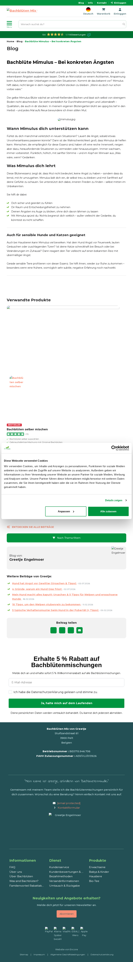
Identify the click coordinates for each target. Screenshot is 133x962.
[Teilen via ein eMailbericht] (79, 630)
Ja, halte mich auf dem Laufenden (66, 703)
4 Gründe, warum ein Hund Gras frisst (37, 589)
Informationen (22, 860)
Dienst (55, 860)
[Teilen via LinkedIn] (71, 630)
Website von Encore (66, 949)
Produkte (97, 860)
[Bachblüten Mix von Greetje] (22, 11)
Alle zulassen (108, 511)
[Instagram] (64, 766)
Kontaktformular (69, 807)
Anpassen (64, 511)
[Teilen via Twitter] (62, 630)
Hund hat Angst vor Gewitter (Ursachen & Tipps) (44, 583)
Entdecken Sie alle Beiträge (33, 526)
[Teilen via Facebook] (53, 630)
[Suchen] (123, 24)
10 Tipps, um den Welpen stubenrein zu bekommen (46, 604)
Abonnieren (67, 913)
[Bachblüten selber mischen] (63, 362)
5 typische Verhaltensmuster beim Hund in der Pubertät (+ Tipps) (55, 610)
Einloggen (120, 3)
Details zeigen (113, 500)
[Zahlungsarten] (67, 934)
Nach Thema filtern (68, 537)
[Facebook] (69, 766)
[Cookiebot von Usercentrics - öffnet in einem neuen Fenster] (114, 448)
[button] (12, 24)
